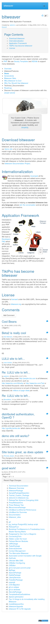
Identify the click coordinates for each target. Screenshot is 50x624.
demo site (8, 149)
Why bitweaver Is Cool (12, 80)
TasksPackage (14, 546)
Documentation (15, 514)
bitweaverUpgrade (16, 606)
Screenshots (9, 76)
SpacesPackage (15, 572)
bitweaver (8, 5)
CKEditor (12, 565)
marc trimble (8, 362)
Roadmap (8, 88)
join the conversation (28, 205)
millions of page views (21, 390)
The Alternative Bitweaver (19, 553)
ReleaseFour (14, 526)
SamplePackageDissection (19, 493)
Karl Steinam (8, 337)
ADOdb (35, 61)
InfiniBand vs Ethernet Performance (22, 510)
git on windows (14, 589)
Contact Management (17, 551)
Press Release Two (16, 505)
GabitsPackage (15, 575)
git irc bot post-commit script (19, 568)
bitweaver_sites (15, 517)
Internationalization (16, 41)
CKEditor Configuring (17, 563)
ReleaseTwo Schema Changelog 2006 (23, 500)
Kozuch (4, 27)
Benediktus (7, 399)
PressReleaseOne (16, 502)
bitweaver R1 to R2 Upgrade (20, 609)
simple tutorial (9, 93)
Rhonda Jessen (9, 456)
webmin (12, 25)
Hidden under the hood (18, 539)
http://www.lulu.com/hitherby (12, 383)
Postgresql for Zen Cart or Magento (22, 534)
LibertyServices (15, 577)
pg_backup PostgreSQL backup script (23, 524)
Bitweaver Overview (16, 488)
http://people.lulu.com (27, 378)
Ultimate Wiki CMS (16, 560)
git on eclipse (14, 587)
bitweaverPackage (16, 490)
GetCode (12, 558)
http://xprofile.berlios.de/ (11, 428)
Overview (7, 68)
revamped (34, 176)
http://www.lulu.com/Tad (35, 383)
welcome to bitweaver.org (18, 498)
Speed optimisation (16, 597)
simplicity (24, 127)
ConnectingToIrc (15, 536)
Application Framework (18, 43)
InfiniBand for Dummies (18, 512)
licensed (14, 299)
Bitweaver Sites (10, 78)
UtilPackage (13, 543)
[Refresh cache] (42, 15)
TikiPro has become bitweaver (20, 45)
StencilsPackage (15, 592)
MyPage (12, 570)
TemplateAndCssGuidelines (19, 594)
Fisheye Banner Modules (18, 541)
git (10, 522)
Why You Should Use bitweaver (16, 83)
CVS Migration (14, 584)
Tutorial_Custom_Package (19, 495)
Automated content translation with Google (25, 555)
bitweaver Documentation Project (17, 163)
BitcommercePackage (17, 507)
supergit (12, 582)
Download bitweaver (17, 38)
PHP (5, 61)
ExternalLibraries (15, 548)
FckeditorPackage (16, 580)
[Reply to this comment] (47, 321)
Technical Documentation (18, 485)
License (12, 48)
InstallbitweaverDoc (16, 604)
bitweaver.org (16, 304)
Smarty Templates (21, 61)
